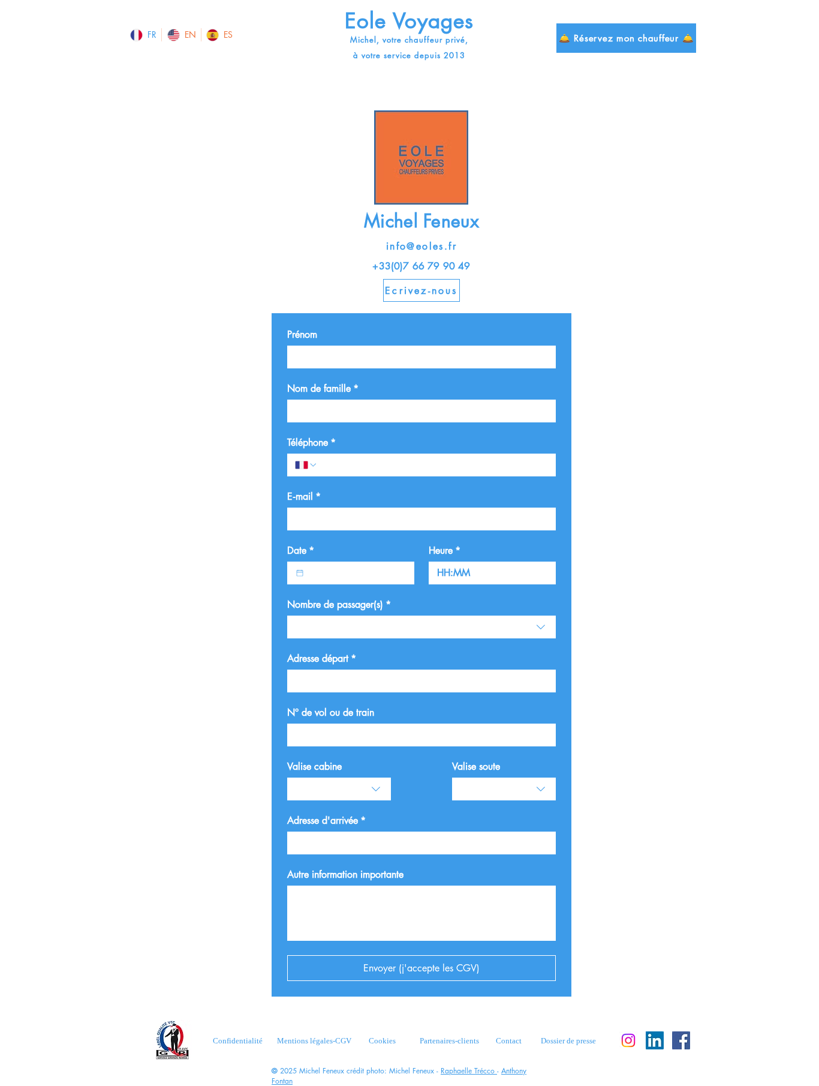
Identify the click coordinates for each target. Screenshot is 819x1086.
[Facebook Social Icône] (681, 1040)
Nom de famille (323, 389)
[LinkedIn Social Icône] (655, 1040)
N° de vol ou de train (330, 713)
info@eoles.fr (421, 246)
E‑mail (304, 497)
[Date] (300, 573)
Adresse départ (321, 659)
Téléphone (311, 443)
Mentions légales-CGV (314, 1040)
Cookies (382, 1040)
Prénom (302, 335)
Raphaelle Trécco (469, 1071)
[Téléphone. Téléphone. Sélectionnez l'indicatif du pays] (306, 465)
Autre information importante (345, 875)
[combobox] (421, 627)
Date (300, 551)
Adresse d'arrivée (326, 821)
